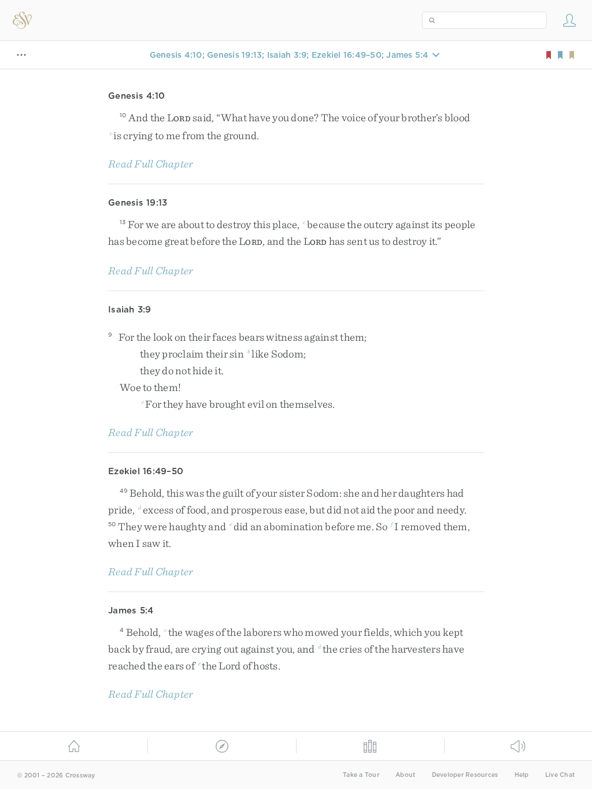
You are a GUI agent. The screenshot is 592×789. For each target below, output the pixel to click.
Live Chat (560, 775)
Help (522, 775)
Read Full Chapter (150, 163)
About (405, 775)
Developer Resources (465, 775)
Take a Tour (361, 775)
